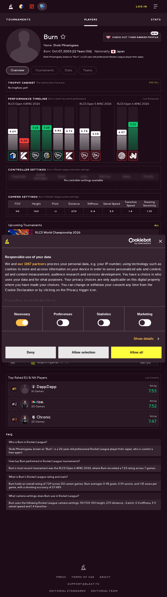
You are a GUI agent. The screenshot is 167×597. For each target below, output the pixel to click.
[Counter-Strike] (21, 6)
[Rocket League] (42, 6)
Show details (144, 338)
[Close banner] (160, 241)
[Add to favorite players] (63, 36)
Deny (31, 352)
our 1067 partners (32, 264)
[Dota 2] (32, 6)
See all (154, 82)
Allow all (136, 352)
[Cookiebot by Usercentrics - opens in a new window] (132, 241)
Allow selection (83, 352)
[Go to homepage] (11, 6)
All (156, 225)
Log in (141, 6)
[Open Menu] (155, 6)
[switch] (63, 322)
